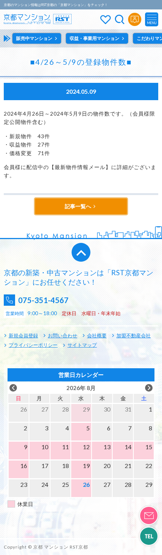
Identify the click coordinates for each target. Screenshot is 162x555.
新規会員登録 (23, 335)
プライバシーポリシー (33, 345)
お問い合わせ (62, 335)
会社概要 (97, 335)
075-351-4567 (43, 300)
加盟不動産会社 (133, 335)
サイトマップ (82, 345)
